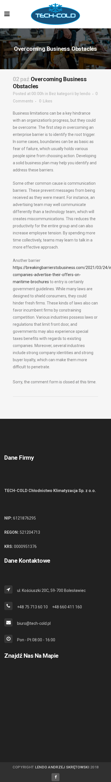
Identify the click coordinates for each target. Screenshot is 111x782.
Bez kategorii (61, 93)
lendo (85, 93)
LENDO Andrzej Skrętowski (62, 767)
